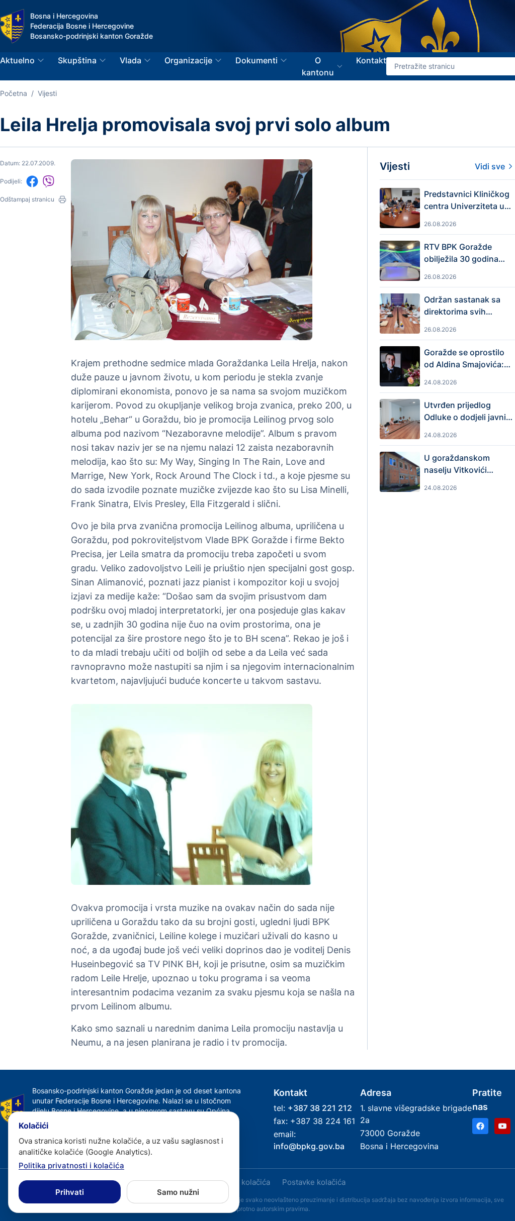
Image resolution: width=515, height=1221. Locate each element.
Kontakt (371, 60)
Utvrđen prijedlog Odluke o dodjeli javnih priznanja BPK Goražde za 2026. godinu (468, 411)
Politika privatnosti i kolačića (71, 1165)
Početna (13, 93)
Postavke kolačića (314, 1182)
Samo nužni (178, 1192)
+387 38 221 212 (320, 1108)
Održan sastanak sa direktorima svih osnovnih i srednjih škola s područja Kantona (462, 306)
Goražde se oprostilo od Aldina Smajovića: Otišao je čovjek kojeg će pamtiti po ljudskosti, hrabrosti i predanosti (466, 358)
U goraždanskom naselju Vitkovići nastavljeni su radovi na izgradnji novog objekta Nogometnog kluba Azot (464, 464)
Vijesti (47, 93)
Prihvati (69, 1192)
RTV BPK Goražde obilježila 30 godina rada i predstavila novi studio (466, 253)
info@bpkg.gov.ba (309, 1146)
